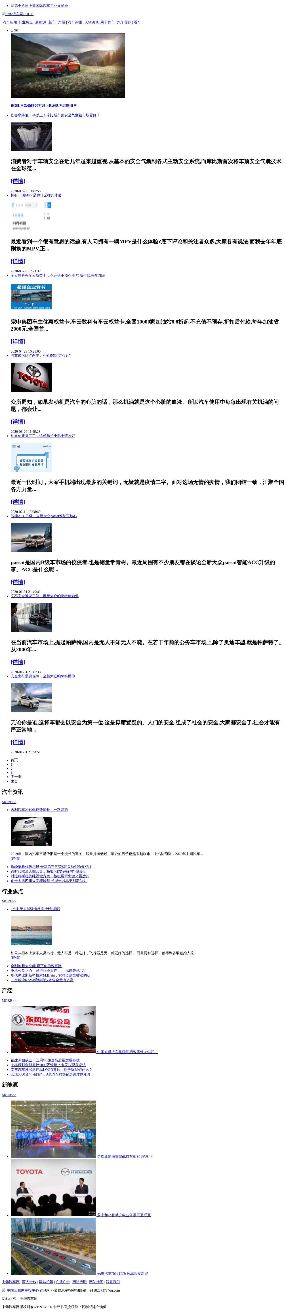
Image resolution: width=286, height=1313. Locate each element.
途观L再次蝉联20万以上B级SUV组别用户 (44, 105)
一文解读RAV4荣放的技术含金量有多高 (42, 980)
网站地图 (96, 1282)
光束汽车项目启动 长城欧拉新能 (122, 1273)
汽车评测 (75, 22)
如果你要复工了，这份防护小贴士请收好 (43, 436)
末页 (14, 781)
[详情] (18, 181)
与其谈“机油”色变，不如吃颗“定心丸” (41, 355)
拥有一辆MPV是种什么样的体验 (36, 195)
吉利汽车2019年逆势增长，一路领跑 (39, 810)
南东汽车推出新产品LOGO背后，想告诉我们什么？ (52, 1069)
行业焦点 (26, 22)
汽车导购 (124, 22)
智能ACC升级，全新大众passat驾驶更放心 (44, 516)
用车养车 (107, 22)
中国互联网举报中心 (23, 1290)
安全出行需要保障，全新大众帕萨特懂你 (43, 676)
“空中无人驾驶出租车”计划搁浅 (35, 909)
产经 (61, 22)
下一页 (16, 777)
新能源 (40, 22)
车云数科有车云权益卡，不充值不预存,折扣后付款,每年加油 (58, 275)
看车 (137, 22)
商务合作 (29, 1282)
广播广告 (63, 1282)
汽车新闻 (10, 22)
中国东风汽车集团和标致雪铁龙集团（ (127, 1052)
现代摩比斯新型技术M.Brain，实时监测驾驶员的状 (50, 975)
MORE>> (9, 802)
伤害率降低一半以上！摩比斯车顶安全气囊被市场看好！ (55, 115)
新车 (52, 22)
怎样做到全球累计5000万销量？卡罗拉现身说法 (48, 1065)
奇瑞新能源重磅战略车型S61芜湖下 (125, 1156)
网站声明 (79, 1282)
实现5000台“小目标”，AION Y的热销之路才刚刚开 (51, 1074)
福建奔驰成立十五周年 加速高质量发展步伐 (45, 1060)
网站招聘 (46, 1282)
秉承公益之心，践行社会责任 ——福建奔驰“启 (48, 971)
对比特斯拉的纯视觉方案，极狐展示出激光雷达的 (50, 876)
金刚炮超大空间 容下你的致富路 (36, 966)
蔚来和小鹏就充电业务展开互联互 (124, 1215)
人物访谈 (91, 22)
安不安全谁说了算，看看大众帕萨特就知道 (45, 596)
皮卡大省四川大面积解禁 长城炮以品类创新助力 (49, 881)
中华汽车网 (11, 1282)
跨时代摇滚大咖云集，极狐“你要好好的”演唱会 (48, 871)
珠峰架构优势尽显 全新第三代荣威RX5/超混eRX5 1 (51, 867)
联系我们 (113, 1282)
